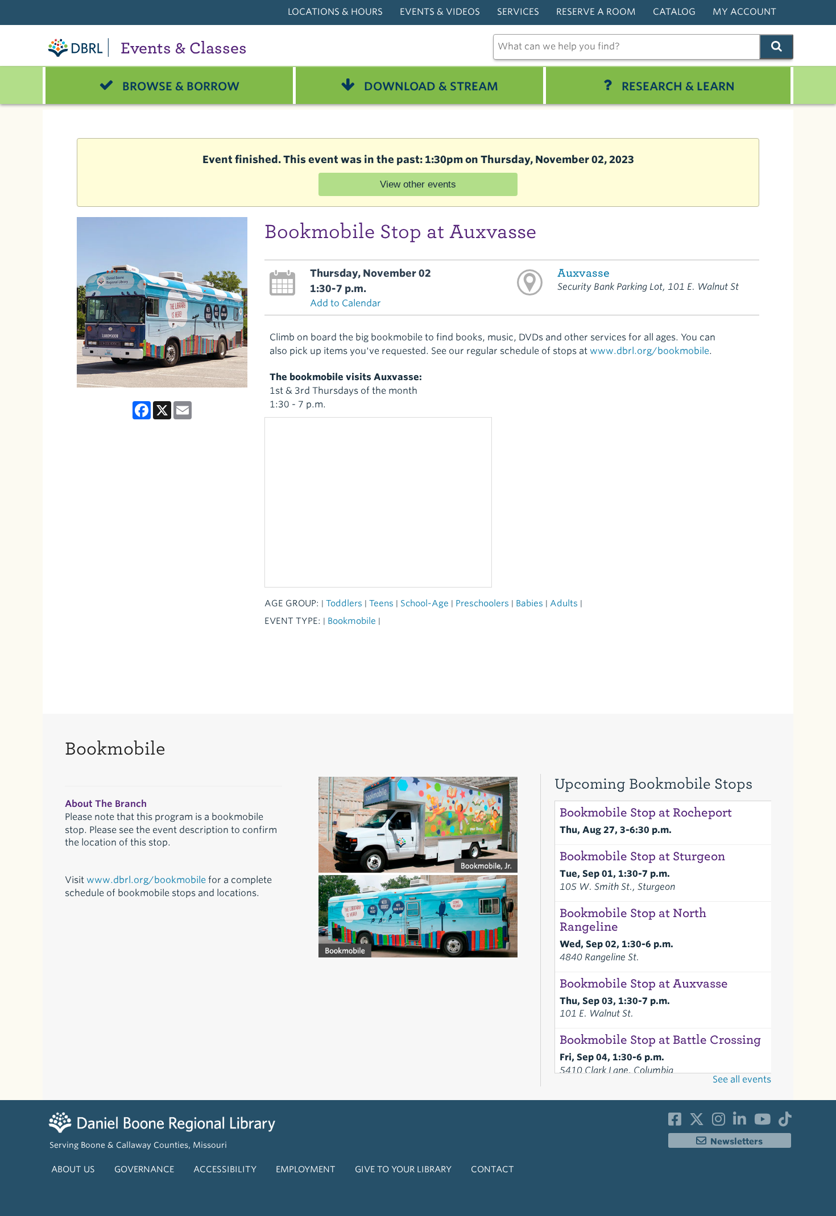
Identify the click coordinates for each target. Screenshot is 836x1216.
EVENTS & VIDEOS (440, 11)
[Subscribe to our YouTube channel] (762, 1121)
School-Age (424, 603)
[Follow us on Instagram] (718, 1121)
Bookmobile (352, 620)
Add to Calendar (345, 303)
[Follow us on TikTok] (785, 1121)
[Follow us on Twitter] (696, 1121)
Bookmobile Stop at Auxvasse (644, 983)
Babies (529, 603)
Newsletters (736, 1141)
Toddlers (344, 603)
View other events (418, 184)
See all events (742, 1079)
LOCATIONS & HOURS (335, 11)
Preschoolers (482, 603)
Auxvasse (583, 272)
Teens (381, 603)
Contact (492, 1169)
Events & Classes (184, 48)
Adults (564, 603)
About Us (73, 1169)
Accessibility (224, 1169)
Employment (306, 1169)
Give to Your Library (403, 1169)
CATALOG (674, 11)
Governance (144, 1169)
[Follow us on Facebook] (674, 1121)
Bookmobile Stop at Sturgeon (642, 856)
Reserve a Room (596, 11)
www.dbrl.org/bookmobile (649, 350)
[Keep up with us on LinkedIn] (739, 1121)
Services (518, 11)
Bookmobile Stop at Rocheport (646, 812)
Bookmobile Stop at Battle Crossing (660, 1040)
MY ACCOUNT (744, 11)
